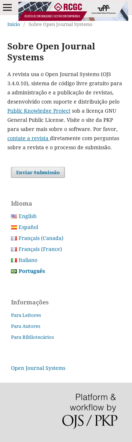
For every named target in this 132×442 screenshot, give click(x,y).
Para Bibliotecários (32, 337)
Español (28, 227)
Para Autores (25, 326)
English (28, 216)
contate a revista (28, 138)
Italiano (28, 259)
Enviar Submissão (38, 172)
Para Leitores (26, 315)
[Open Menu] (7, 7)
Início (13, 24)
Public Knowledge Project (38, 110)
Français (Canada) (41, 238)
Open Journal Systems (38, 367)
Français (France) (40, 249)
